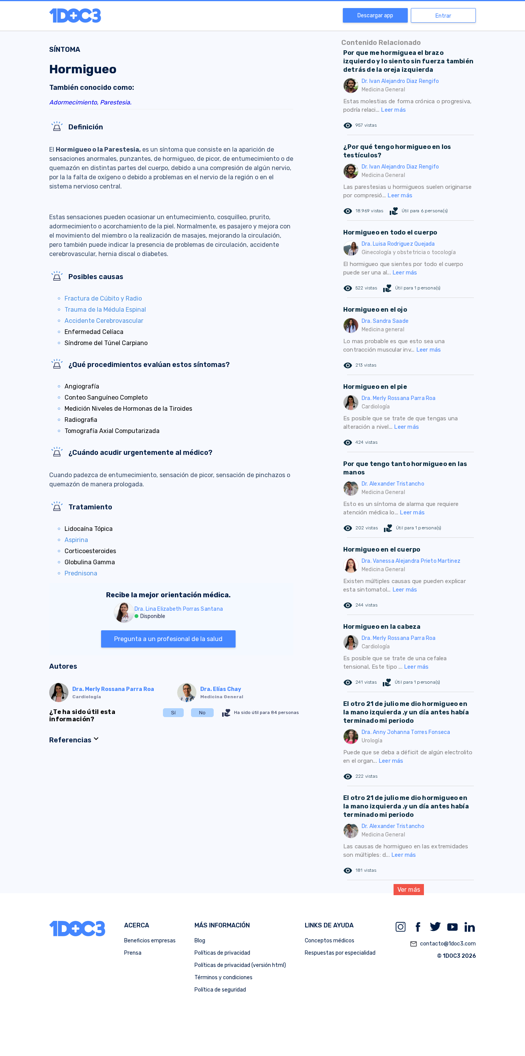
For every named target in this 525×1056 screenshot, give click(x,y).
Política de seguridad (220, 990)
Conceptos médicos (329, 940)
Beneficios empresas (150, 940)
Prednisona (81, 573)
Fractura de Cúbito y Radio (103, 298)
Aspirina (76, 540)
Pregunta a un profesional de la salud (168, 639)
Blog (199, 940)
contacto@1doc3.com (443, 944)
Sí (173, 713)
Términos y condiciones (223, 977)
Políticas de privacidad (222, 953)
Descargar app (375, 15)
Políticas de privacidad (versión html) (240, 965)
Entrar (443, 16)
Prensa (132, 953)
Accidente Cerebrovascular (104, 320)
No (202, 713)
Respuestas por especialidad (340, 953)
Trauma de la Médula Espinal (105, 309)
